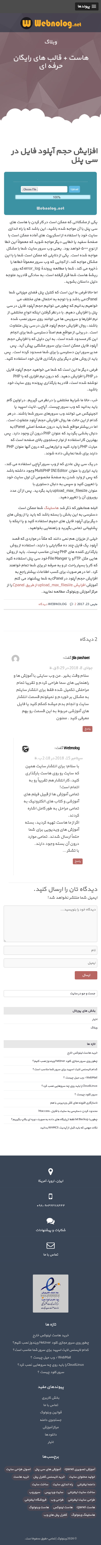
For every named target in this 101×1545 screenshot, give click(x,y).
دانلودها (51, 1434)
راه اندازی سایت (62, 1484)
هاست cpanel (86, 1507)
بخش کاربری (50, 1397)
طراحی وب (56, 1499)
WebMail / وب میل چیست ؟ (80, 1078)
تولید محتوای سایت (82, 1477)
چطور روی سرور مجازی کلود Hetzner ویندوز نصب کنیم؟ (64, 1061)
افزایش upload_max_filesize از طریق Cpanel (49, 585)
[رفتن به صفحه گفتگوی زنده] (50, 1221)
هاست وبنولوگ (39, 1507)
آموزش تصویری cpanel (80, 1469)
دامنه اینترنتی (86, 1484)
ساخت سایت (40, 1484)
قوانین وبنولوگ (51, 1412)
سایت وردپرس (53, 1492)
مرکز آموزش (50, 1427)
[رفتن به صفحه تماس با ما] (50, 1245)
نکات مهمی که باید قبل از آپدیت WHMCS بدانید (68, 1128)
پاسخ (87, 729)
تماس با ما (50, 1405)
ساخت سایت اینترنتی (81, 1492)
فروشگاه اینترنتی (35, 1499)
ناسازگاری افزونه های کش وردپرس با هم (73, 1103)
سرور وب (34, 1492)
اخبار (94, 1019)
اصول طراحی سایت (18, 1469)
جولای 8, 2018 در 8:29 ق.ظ (70, 668)
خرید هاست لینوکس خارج (82, 1053)
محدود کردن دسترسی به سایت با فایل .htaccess (67, 1111)
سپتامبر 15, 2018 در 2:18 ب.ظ (58, 758)
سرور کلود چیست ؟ (85, 1094)
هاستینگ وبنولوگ (83, 1515)
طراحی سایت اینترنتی (81, 1499)
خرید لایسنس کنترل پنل (49, 1477)
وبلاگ (93, 1028)
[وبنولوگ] (50, 23)
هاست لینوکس (63, 1507)
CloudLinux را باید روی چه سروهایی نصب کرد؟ (69, 1086)
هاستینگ (51, 508)
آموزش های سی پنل (48, 1469)
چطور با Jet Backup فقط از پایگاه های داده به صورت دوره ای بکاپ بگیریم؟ (54, 1119)
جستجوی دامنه (50, 1420)
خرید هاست (21, 1477)
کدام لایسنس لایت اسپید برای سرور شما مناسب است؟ (64, 1069)
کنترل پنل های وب (55, 1515)
